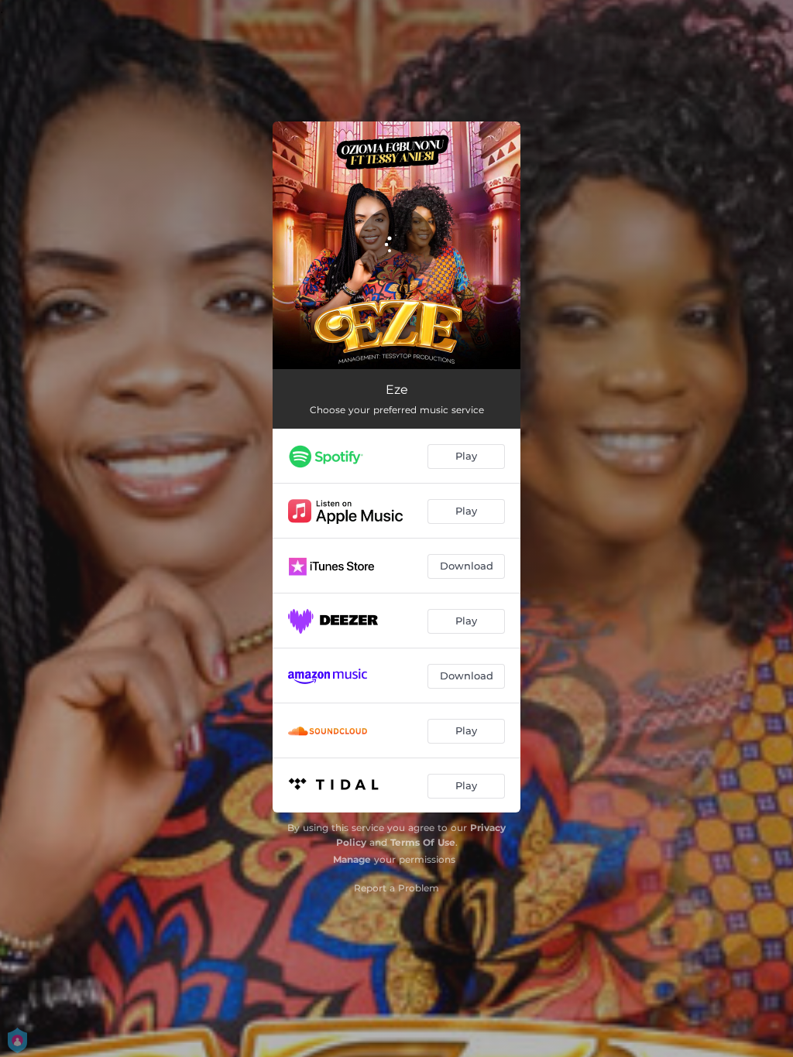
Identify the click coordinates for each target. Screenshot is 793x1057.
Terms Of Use (422, 842)
